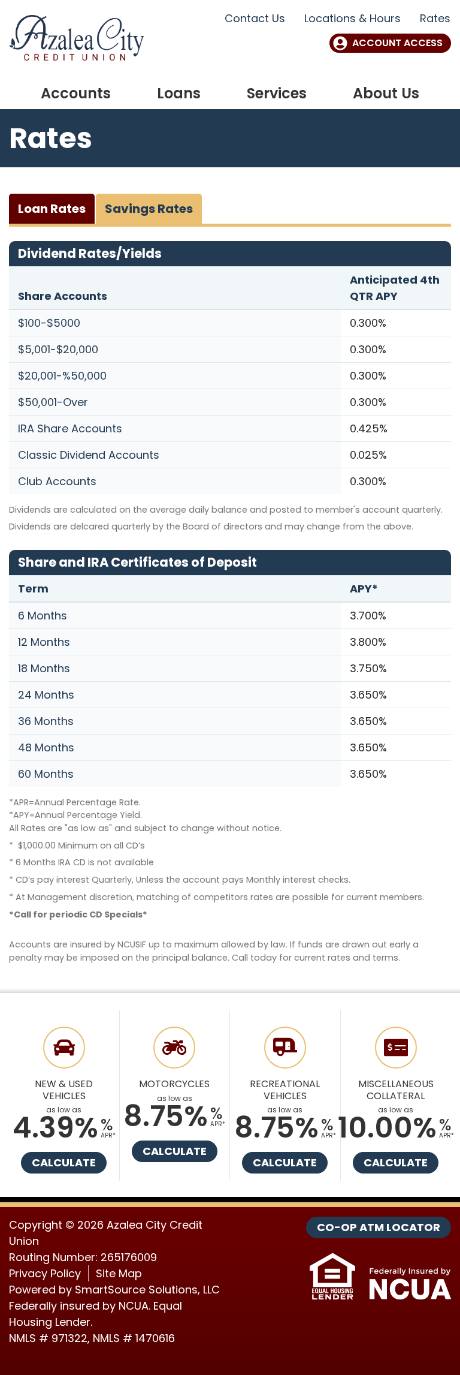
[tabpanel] (230, 602)
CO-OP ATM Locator (378, 1227)
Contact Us (255, 18)
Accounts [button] (76, 93)
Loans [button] (179, 93)
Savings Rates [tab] (149, 208)
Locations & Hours (352, 18)
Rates (435, 18)
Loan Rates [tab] (52, 208)
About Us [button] (386, 93)
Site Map (119, 1273)
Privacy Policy (45, 1273)
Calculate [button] (64, 1162)
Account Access (397, 43)
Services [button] (277, 93)
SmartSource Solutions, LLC (147, 1289)
